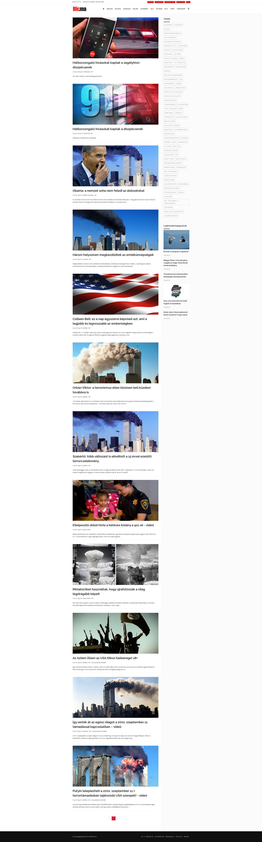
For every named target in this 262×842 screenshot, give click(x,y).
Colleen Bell (168, 87)
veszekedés (178, 25)
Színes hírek (86, 530)
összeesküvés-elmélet (172, 188)
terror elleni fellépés (172, 96)
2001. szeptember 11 (171, 171)
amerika (90, 195)
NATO (174, 142)
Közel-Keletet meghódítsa (173, 211)
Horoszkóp (181, 9)
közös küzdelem (170, 100)
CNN (174, 146)
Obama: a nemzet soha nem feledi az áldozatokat (109, 190)
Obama (182, 58)
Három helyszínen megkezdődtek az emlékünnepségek (113, 255)
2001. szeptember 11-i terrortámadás (171, 202)
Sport (172, 9)
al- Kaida (167, 146)
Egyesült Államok (170, 58)
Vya (79, 195)
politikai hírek (183, 104)
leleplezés (168, 196)
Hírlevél (186, 837)
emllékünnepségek (170, 79)
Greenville (179, 113)
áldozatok (182, 62)
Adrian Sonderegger (171, 138)
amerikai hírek (169, 167)
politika (85, 397)
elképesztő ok (169, 117)
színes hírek (168, 113)
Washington (183, 142)
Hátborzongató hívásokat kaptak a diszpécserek (108, 129)
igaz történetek (170, 37)
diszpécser (168, 46)
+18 (174, 62)
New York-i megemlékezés (173, 75)
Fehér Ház (167, 62)
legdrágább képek (181, 129)
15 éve (166, 108)
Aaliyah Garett (182, 117)
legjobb (178, 83)
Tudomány (144, 9)
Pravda (181, 192)
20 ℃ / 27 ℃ (77, 2)
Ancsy (80, 72)
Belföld (110, 9)
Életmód (159, 9)
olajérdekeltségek (171, 216)
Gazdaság (127, 9)
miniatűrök (168, 129)
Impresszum (149, 837)
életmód (178, 54)
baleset (167, 29)
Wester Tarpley (181, 159)
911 (175, 46)
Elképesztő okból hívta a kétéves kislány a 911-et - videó (113, 525)
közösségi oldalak (171, 150)
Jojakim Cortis (169, 134)
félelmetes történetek (172, 41)
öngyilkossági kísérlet (172, 33)
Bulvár (135, 9)
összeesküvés (181, 167)
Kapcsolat (179, 837)
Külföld (118, 9)
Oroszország (183, 184)
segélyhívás (182, 46)
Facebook (184, 138)
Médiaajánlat (169, 837)
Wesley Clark (169, 159)
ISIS (179, 146)
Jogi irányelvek (159, 837)
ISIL (177, 154)
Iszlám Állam (169, 154)
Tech (152, 9)
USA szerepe (168, 207)
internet (167, 142)
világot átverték (170, 175)
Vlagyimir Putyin (170, 184)
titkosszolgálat (170, 192)
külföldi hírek (181, 67)
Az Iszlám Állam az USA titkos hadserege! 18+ (105, 658)
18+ (91, 72)
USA (181, 79)
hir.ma (79, 837)
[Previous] (110, 818)
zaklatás (167, 50)
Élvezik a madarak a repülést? (176, 252)
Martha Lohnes (169, 121)
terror (166, 92)
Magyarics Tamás (177, 108)
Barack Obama (169, 180)
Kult (166, 9)
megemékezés (169, 67)
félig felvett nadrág (171, 125)
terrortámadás (169, 104)
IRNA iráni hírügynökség (173, 163)
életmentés (168, 25)
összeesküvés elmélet (98, 662)
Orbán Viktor (180, 87)
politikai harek (177, 92)
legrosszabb (168, 83)
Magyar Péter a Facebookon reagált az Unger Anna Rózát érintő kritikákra (176, 262)
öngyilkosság (178, 50)
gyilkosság (168, 54)
